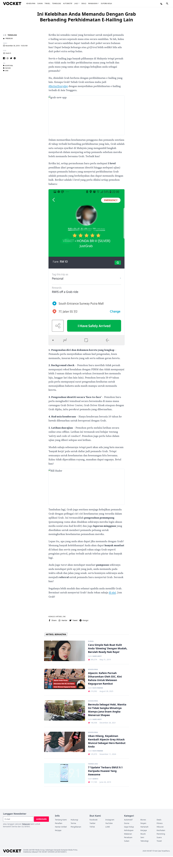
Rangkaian (92, 3)
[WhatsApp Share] (8, 58)
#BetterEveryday (58, 86)
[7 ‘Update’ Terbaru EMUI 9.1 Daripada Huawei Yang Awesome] (64, 773)
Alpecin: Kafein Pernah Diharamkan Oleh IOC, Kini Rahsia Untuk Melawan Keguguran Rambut (105, 678)
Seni (142, 837)
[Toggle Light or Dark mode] (161, 3)
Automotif (67, 3)
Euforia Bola (106, 3)
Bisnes (143, 819)
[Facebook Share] (4, 58)
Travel (47, 3)
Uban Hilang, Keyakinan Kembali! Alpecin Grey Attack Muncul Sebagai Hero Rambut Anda (107, 741)
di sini (112, 592)
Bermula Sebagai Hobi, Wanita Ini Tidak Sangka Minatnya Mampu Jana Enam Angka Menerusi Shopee (107, 710)
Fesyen (143, 823)
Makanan (128, 834)
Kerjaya (58, 830)
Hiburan (160, 827)
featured (8, 68)
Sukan (40, 3)
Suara (159, 837)
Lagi (76, 3)
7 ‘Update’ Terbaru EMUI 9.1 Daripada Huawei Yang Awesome (105, 771)
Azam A (8, 53)
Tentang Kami (61, 819)
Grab (6, 70)
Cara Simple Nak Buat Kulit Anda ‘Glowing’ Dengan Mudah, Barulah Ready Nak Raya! (107, 648)
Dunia (91, 641)
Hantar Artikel (61, 827)
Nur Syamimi (97, 688)
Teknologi (56, 3)
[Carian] (167, 3)
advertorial (9, 65)
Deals (83, 3)
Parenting (161, 834)
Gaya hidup (129, 827)
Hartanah (144, 827)
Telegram (26, 824)
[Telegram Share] (15, 58)
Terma (73, 823)
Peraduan (128, 837)
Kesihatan (161, 830)
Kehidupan (30, 3)
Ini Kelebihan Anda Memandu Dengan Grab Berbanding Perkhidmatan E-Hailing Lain (86, 17)
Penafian (58, 823)
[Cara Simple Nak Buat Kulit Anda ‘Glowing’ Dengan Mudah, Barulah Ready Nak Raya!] (64, 651)
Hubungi (74, 819)
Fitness (160, 823)
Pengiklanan (76, 827)
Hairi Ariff (97, 656)
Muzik (143, 834)
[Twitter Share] (11, 58)
